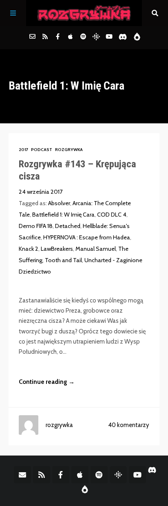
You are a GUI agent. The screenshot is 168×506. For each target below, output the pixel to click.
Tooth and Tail (63, 260)
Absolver (59, 203)
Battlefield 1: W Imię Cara (63, 214)
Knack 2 (28, 248)
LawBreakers (57, 248)
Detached (67, 226)
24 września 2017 (40, 191)
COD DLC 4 (111, 214)
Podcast (41, 149)
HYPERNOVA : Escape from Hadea (86, 237)
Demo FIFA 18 (36, 226)
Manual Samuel (95, 248)
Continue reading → (47, 382)
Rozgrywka (69, 149)
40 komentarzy (128, 425)
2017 (23, 149)
